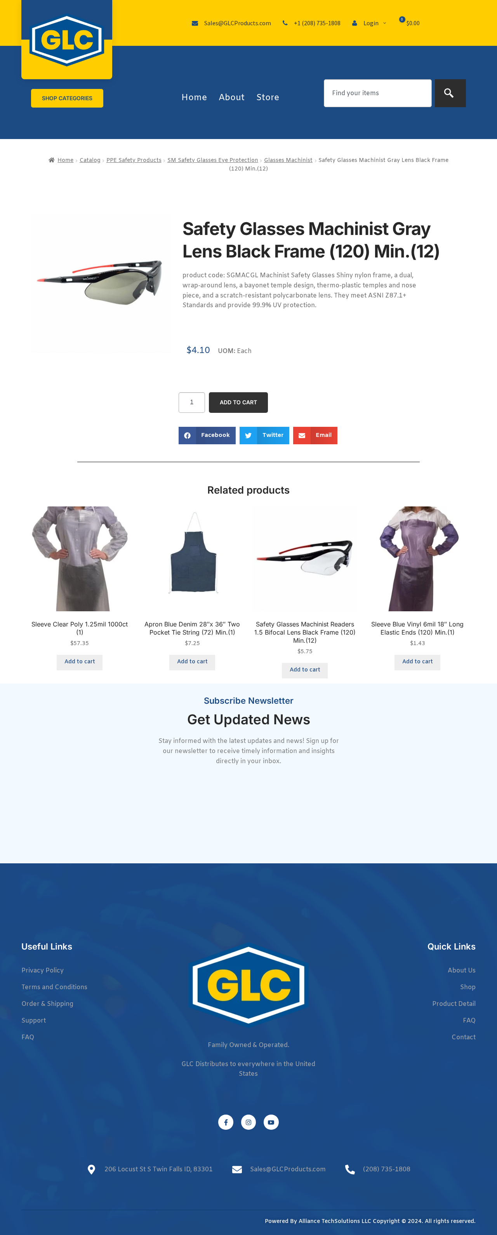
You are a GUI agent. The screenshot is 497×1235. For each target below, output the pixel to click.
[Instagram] (248, 1122)
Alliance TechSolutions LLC (335, 1221)
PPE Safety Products (134, 160)
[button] (207, 435)
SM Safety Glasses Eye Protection (212, 160)
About (232, 98)
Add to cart (238, 402)
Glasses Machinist (288, 160)
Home (194, 98)
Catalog (90, 160)
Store (267, 98)
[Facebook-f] (225, 1122)
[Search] (450, 93)
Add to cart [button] (79, 662)
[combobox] (378, 93)
